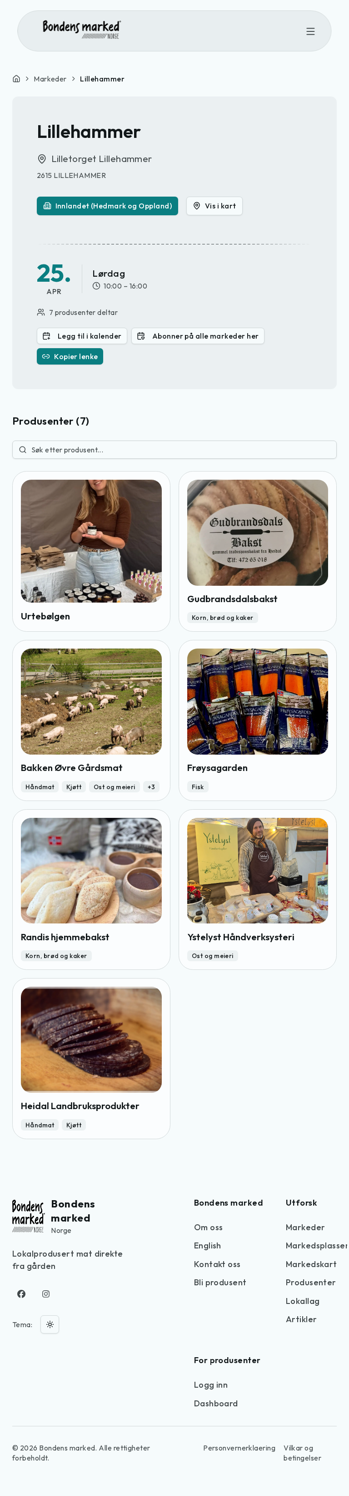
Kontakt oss (217, 1264)
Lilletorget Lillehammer (101, 158)
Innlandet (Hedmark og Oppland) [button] (113, 205)
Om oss (208, 1227)
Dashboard (216, 1403)
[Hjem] (16, 79)
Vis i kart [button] (220, 205)
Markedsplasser (317, 1245)
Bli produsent (220, 1282)
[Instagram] (46, 1293)
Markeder (50, 78)
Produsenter (311, 1282)
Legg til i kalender (90, 335)
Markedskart (311, 1264)
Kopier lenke (76, 356)
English (207, 1245)
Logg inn (211, 1384)
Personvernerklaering (239, 1447)
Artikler (301, 1319)
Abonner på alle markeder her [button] (205, 335)
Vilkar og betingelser (302, 1453)
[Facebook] (21, 1293)
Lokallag (303, 1301)
